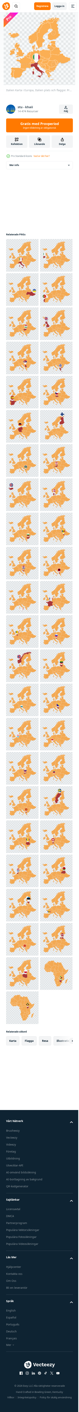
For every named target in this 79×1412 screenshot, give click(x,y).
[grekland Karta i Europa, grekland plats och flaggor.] (22, 494)
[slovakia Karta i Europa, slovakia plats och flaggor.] (22, 1281)
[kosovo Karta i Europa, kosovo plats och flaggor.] (22, 665)
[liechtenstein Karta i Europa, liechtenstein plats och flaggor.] (22, 1315)
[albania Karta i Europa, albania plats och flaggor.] (22, 905)
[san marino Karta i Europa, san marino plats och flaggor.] (22, 1144)
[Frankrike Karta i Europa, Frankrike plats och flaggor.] (22, 973)
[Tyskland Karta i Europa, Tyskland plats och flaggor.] (22, 597)
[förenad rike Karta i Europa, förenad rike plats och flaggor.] (22, 426)
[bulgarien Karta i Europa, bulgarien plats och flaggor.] (22, 802)
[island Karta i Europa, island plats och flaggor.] (22, 734)
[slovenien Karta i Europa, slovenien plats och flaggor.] (22, 1042)
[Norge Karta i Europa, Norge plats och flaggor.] (22, 1076)
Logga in (59, 6)
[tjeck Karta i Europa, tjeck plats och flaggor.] (22, 563)
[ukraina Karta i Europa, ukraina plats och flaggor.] (22, 323)
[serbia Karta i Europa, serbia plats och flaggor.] (22, 460)
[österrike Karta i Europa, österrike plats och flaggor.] (22, 700)
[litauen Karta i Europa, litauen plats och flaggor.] (22, 1110)
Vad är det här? (42, 156)
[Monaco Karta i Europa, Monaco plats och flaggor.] (22, 1247)
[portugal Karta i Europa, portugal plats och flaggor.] (22, 358)
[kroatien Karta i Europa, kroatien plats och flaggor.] (22, 871)
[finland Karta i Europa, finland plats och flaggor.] (22, 631)
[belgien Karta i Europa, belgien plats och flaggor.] (22, 1007)
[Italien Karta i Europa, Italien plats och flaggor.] (22, 255)
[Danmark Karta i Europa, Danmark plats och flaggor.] (22, 768)
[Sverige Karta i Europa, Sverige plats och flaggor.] (22, 1384)
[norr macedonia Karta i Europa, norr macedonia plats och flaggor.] (22, 1349)
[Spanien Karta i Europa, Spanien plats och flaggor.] (22, 529)
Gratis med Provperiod (39, 125)
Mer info (14, 165)
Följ (66, 111)
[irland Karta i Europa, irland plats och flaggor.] (22, 289)
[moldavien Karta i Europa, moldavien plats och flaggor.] (22, 836)
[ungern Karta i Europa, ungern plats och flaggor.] (22, 392)
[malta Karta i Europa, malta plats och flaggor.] (22, 939)
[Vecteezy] (6, 6)
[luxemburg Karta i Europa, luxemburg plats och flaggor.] (22, 1213)
